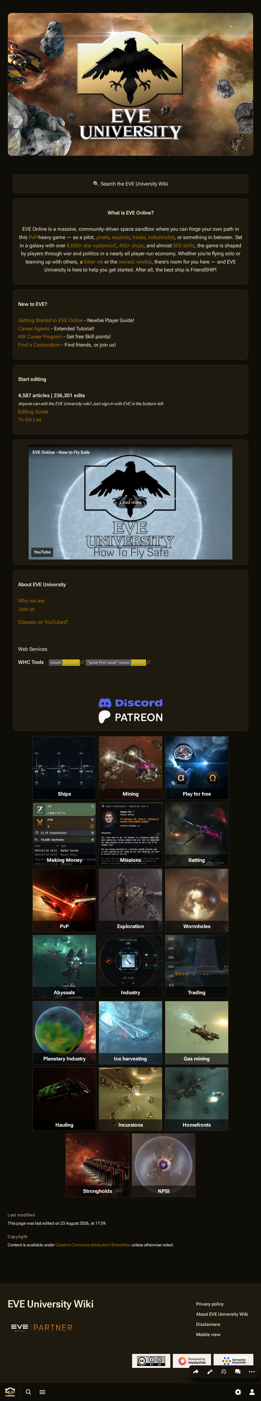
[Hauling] (64, 1098)
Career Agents (34, 329)
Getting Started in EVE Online (50, 320)
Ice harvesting (130, 1059)
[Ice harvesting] (130, 1032)
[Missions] (130, 834)
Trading (197, 992)
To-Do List (29, 420)
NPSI (164, 1191)
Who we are (31, 601)
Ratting (196, 860)
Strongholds (97, 1191)
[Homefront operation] (196, 1098)
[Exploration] (130, 900)
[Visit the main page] (10, 1392)
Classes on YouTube (40, 622)
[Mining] (130, 767)
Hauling (64, 1125)
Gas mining (197, 1059)
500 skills (183, 246)
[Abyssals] (64, 966)
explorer (121, 237)
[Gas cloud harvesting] (196, 1032)
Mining (131, 794)
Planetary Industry (64, 1059)
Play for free (197, 794)
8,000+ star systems (89, 246)
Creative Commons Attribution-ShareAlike (92, 1245)
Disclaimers (208, 1324)
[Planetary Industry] (64, 1032)
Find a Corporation (39, 345)
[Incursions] (130, 1098)
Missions (130, 860)
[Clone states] (196, 767)
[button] (130, 502)
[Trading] (196, 962)
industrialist (161, 237)
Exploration (130, 926)
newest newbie (135, 262)
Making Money (64, 860)
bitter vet (93, 262)
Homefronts (197, 1125)
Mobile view (208, 1334)
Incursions (130, 1125)
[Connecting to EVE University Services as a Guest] (130, 703)
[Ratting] (196, 834)
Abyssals (64, 992)
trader (138, 237)
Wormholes (196, 926)
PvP (33, 237)
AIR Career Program (40, 337)
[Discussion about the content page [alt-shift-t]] (237, 1371)
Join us (26, 609)
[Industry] (130, 962)
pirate (102, 237)
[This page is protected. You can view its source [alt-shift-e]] (209, 1371)
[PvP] (64, 900)
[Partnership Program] (42, 1327)
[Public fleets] (163, 1165)
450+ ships (131, 246)
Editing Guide (33, 412)
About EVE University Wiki (222, 1314)
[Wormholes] (196, 900)
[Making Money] (64, 834)
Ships (64, 794)
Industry (130, 992)
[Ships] (64, 767)
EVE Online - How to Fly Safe (61, 452)
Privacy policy (210, 1303)
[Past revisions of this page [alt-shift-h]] (223, 1371)
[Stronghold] (97, 1165)
